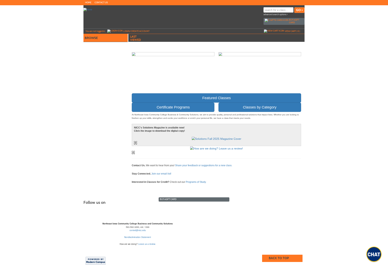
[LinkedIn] (302, 2)
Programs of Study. (196, 182)
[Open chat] (374, 254)
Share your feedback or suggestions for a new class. (203, 165)
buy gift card (294, 21)
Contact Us (101, 2)
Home (88, 2)
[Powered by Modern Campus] (95, 260)
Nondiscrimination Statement (137, 237)
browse (91, 38)
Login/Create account (136, 31)
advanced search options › (276, 14)
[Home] (87, 9)
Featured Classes (216, 98)
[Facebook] (294, 2)
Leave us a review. (147, 244)
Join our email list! (161, 173)
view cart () (292, 31)
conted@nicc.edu (138, 230)
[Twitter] (298, 2)
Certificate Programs (173, 107)
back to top (279, 258)
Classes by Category (259, 107)
